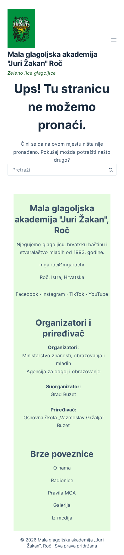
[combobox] (56, 170)
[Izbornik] (113, 40)
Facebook (27, 294)
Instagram (53, 294)
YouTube (98, 294)
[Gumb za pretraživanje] (110, 169)
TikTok (76, 294)
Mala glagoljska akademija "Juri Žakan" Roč (53, 59)
